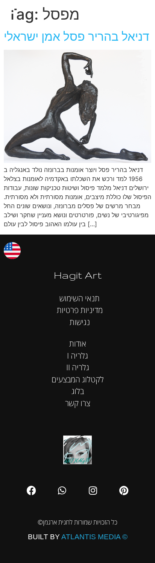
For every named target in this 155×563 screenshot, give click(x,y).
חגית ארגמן (141, 11)
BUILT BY (78, 537)
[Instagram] (93, 490)
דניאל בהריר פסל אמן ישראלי (76, 36)
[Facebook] (31, 490)
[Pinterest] (123, 490)
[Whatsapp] (62, 490)
